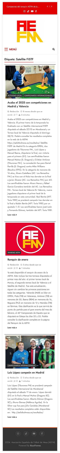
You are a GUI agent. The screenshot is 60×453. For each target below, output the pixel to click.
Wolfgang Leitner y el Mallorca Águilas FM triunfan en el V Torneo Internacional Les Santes (25, 8)
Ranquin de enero (18, 259)
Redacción (14, 111)
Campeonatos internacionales (38, 95)
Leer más (11, 214)
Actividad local (15, 95)
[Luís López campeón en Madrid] (30, 352)
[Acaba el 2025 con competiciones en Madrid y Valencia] (30, 82)
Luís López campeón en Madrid (26, 372)
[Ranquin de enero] (30, 239)
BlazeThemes (35, 445)
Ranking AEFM (14, 252)
